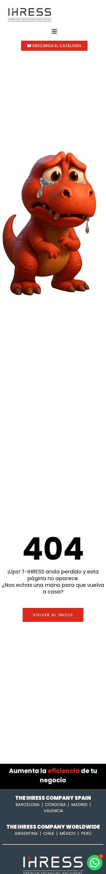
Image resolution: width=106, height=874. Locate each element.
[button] (54, 31)
